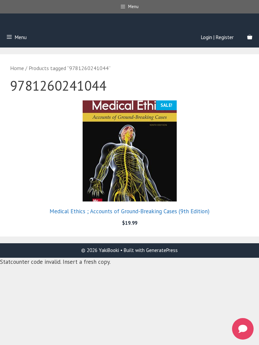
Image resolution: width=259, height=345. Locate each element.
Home (17, 68)
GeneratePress (162, 250)
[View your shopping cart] (249, 37)
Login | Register (217, 37)
